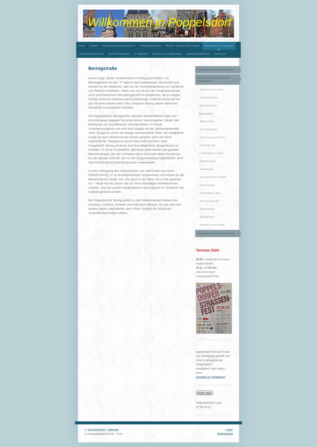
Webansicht (225, 433)
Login (229, 429)
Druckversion (96, 429)
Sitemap (113, 429)
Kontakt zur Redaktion (210, 377)
